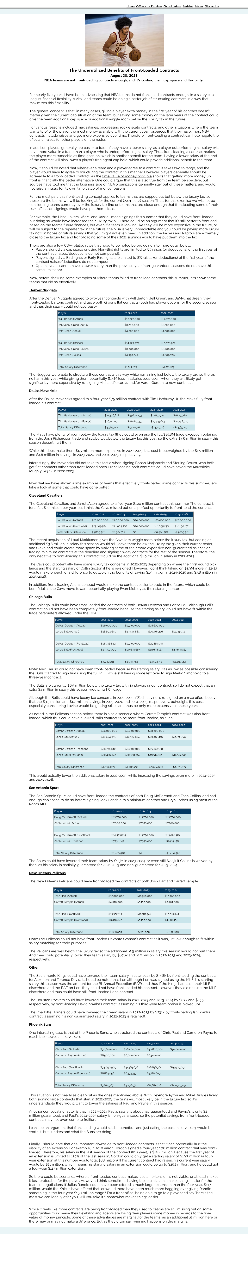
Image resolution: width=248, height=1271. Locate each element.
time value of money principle (127, 176)
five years (55, 95)
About (199, 6)
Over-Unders (172, 6)
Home (131, 6)
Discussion (212, 6)
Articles (188, 6)
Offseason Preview (149, 6)
